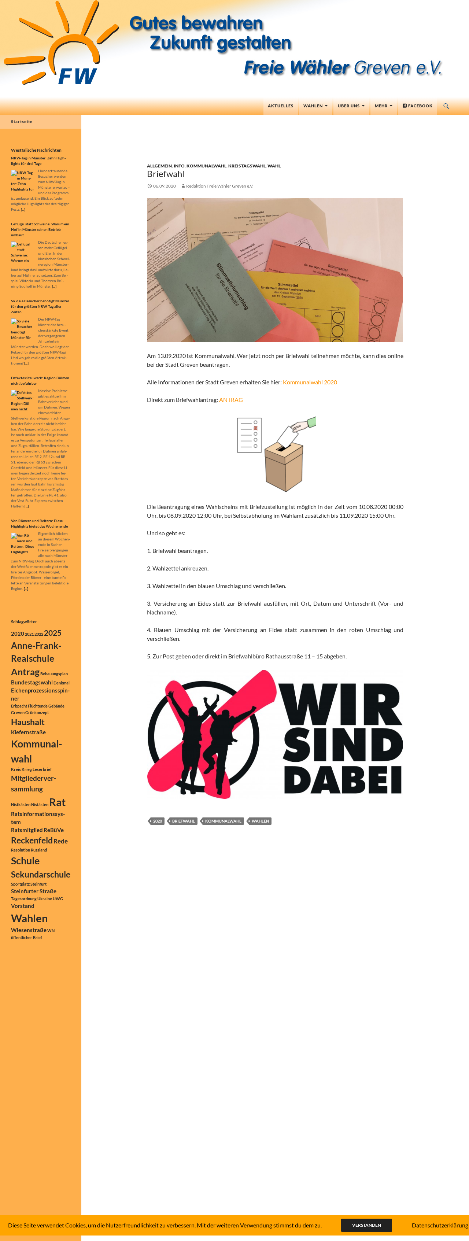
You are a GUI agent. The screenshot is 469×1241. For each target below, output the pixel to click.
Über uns (349, 105)
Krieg (27, 769)
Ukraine (44, 898)
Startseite (22, 121)
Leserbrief (42, 769)
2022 (38, 634)
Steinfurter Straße (33, 891)
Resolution (20, 849)
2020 (157, 821)
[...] (23, 209)
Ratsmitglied (27, 830)
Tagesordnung (24, 898)
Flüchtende (38, 705)
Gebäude (56, 705)
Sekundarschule (40, 874)
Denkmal (61, 682)
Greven (18, 712)
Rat (57, 801)
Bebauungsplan (54, 673)
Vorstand (22, 906)
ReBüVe (54, 830)
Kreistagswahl (247, 166)
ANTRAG (231, 399)
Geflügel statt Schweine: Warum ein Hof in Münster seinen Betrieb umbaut (40, 229)
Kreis (16, 769)
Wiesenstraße (29, 930)
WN (51, 930)
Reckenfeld (32, 840)
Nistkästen (20, 804)
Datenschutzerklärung (440, 1225)
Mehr (381, 105)
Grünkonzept (37, 712)
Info (179, 166)
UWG (58, 898)
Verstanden (366, 1225)
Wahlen (313, 105)
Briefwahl (165, 173)
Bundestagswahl (32, 682)
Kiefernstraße (28, 732)
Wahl (274, 166)
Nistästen (39, 804)
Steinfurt (38, 884)
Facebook (420, 105)
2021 (29, 634)
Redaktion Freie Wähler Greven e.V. (220, 186)
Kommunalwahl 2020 (310, 381)
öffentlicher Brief (26, 937)
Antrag (25, 671)
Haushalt (28, 722)
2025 (53, 633)
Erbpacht (19, 705)
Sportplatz (20, 884)
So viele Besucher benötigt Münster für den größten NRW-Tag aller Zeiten (40, 306)
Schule (25, 860)
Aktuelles (280, 105)
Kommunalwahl (206, 166)
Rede (60, 841)
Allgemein (159, 166)
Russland (39, 849)
